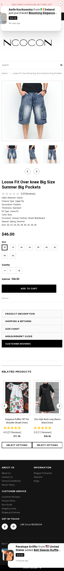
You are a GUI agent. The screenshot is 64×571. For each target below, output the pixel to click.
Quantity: (6, 265)
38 (38, 247)
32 (13, 247)
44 (5, 256)
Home (5, 73)
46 (13, 256)
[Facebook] (5, 527)
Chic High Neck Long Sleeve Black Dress (47, 421)
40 (46, 247)
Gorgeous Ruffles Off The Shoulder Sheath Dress (17, 421)
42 (55, 247)
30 (5, 247)
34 (21, 247)
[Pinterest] (13, 527)
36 (30, 247)
